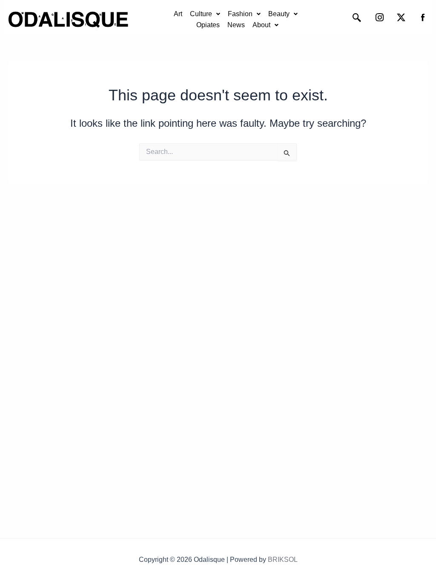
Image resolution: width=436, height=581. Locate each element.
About (261, 24)
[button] (205, 14)
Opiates (208, 24)
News (236, 24)
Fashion (240, 13)
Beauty (279, 13)
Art (178, 13)
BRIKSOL (283, 559)
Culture (201, 13)
